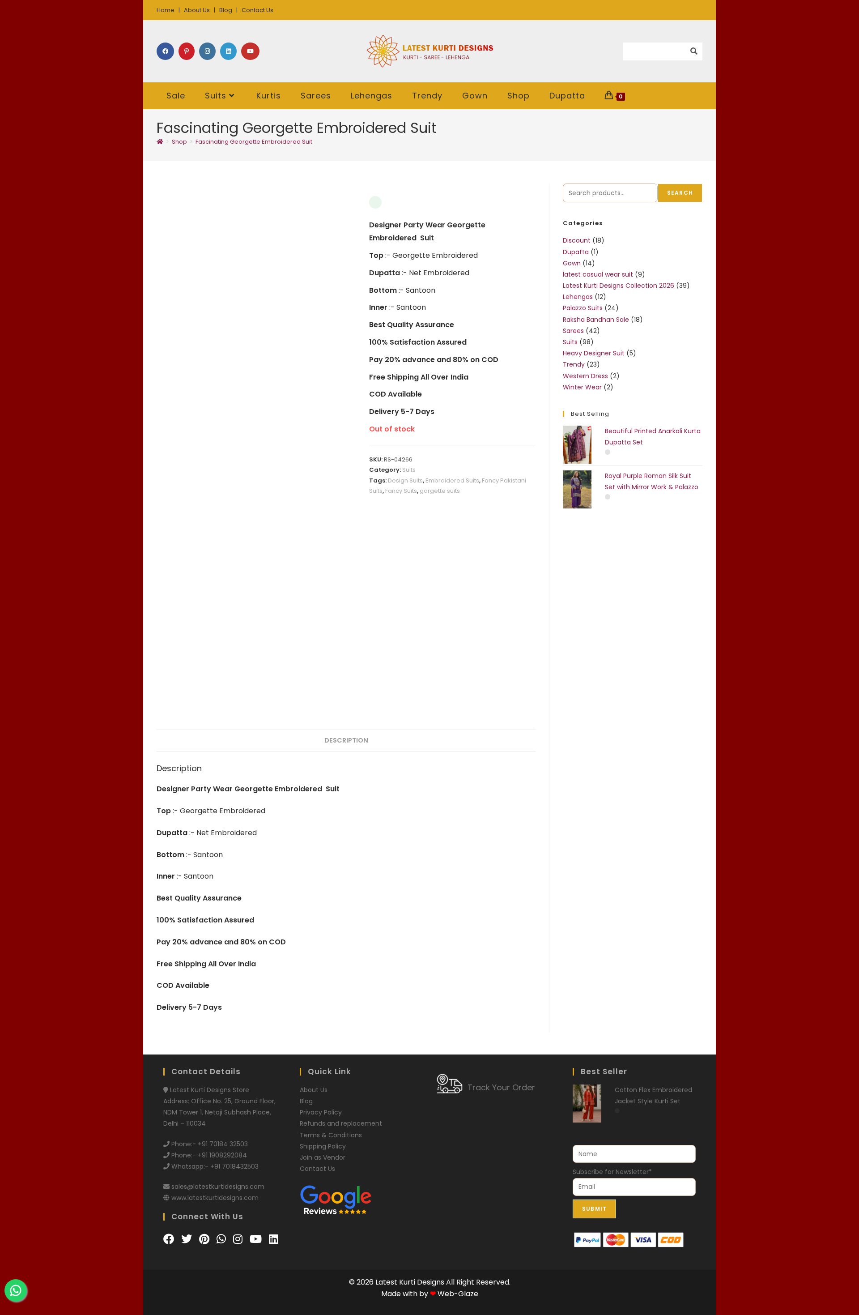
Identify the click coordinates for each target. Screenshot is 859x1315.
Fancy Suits (401, 491)
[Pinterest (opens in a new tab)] (187, 51)
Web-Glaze (458, 1294)
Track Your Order (501, 1087)
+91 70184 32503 (223, 1144)
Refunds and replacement (341, 1123)
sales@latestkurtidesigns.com (217, 1186)
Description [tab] (346, 740)
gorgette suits (440, 491)
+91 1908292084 (222, 1155)
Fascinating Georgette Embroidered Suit (254, 141)
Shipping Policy (323, 1146)
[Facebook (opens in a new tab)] (165, 51)
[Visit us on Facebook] (170, 1239)
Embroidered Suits (452, 480)
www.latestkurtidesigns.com (215, 1197)
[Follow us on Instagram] (239, 1239)
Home (165, 10)
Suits (409, 469)
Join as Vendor (322, 1157)
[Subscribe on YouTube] (257, 1239)
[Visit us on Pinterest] (205, 1239)
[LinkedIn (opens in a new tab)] (228, 51)
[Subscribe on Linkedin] (273, 1239)
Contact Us (257, 10)
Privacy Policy (321, 1112)
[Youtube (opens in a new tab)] (250, 51)
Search (680, 192)
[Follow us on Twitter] (188, 1239)
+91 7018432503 (234, 1166)
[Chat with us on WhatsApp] (223, 1239)
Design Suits (405, 480)
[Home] (160, 141)
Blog (225, 10)
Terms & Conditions (331, 1135)
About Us (197, 10)
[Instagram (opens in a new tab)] (207, 51)
